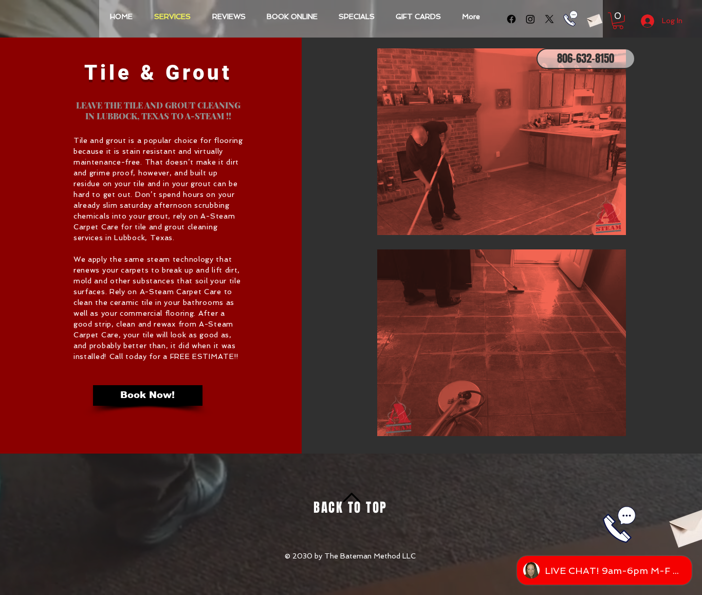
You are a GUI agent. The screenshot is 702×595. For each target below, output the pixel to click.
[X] (549, 19)
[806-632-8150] (570, 18)
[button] (618, 20)
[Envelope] (594, 19)
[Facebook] (511, 19)
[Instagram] (530, 19)
